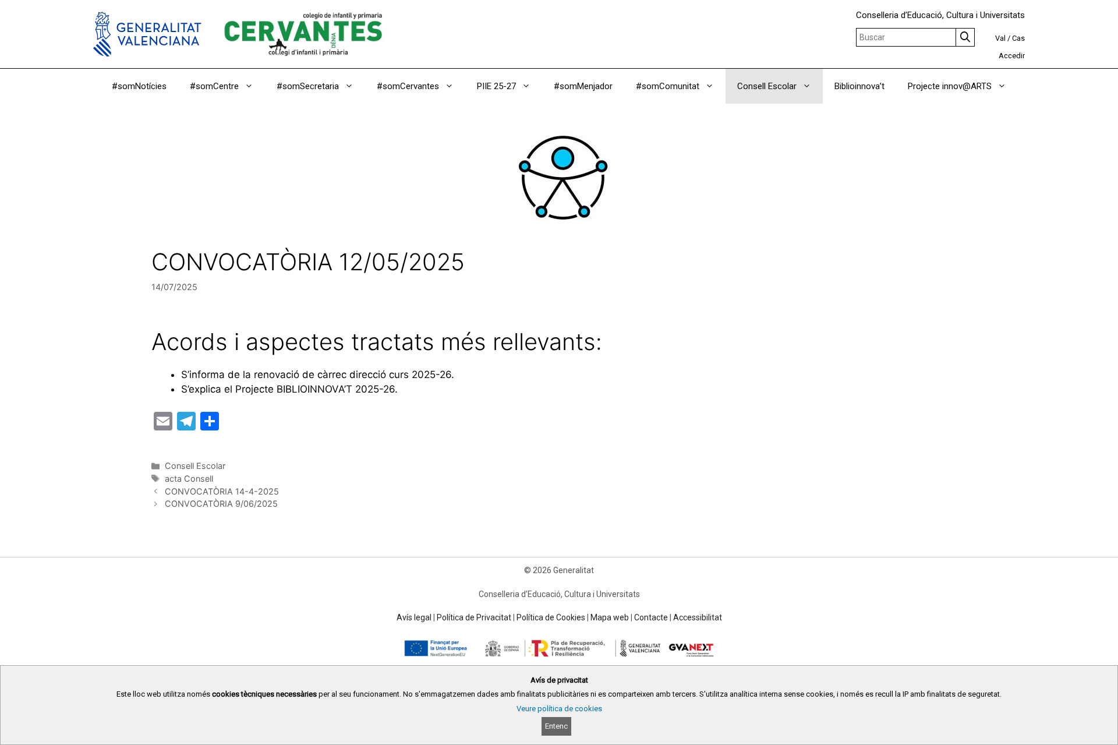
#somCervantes (408, 86)
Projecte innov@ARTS (950, 86)
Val (1000, 38)
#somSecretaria (308, 86)
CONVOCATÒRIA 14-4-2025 (222, 491)
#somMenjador (583, 86)
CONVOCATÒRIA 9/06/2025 (221, 504)
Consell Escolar (767, 86)
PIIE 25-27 (496, 86)
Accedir (1012, 55)
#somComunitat (667, 86)
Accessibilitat (697, 617)
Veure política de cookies (559, 708)
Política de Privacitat (474, 617)
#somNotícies (139, 86)
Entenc (556, 726)
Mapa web (609, 617)
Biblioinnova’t (859, 86)
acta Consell (189, 478)
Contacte (651, 617)
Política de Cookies (550, 617)
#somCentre (214, 86)
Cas (1018, 38)
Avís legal (414, 617)
